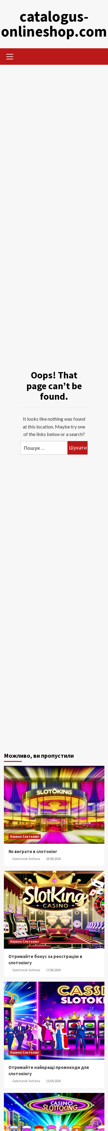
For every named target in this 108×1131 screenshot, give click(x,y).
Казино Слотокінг (24, 836)
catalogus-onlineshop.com (54, 24)
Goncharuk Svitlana (26, 859)
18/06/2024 (53, 859)
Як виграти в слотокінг (32, 851)
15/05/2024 (53, 1081)
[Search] (97, 56)
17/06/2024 (53, 970)
